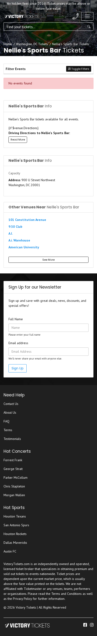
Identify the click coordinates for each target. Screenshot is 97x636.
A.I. (10, 233)
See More (48, 260)
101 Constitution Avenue (27, 220)
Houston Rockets (15, 534)
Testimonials (12, 439)
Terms (8, 430)
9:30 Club (15, 226)
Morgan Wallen (14, 495)
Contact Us (11, 404)
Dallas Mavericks (15, 542)
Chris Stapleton (14, 486)
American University (23, 247)
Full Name (15, 319)
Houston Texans (15, 516)
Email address (18, 343)
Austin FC (10, 551)
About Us (10, 412)
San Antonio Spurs (16, 525)
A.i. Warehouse (19, 240)
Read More (18, 139)
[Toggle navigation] (87, 16)
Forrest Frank (13, 460)
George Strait (13, 469)
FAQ (6, 421)
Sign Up (18, 368)
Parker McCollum (16, 477)
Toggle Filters (80, 69)
